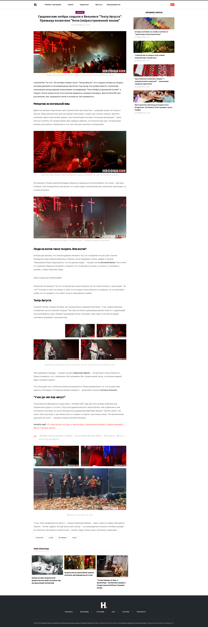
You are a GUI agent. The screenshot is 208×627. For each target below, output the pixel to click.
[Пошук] (165, 4)
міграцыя (63, 538)
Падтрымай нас (113, 4)
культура (39, 538)
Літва (51, 538)
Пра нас (98, 4)
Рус (172, 5)
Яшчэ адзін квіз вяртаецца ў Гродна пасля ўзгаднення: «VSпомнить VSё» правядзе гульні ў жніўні (153, 107)
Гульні (70, 4)
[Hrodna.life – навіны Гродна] (35, 4)
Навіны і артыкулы (53, 4)
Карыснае (84, 4)
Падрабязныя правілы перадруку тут (160, 623)
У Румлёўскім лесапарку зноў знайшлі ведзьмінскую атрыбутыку (150, 56)
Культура (80, 12)
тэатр (74, 538)
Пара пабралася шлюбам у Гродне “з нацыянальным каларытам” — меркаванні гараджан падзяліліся (152, 81)
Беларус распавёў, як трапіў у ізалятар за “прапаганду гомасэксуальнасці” (151, 33)
